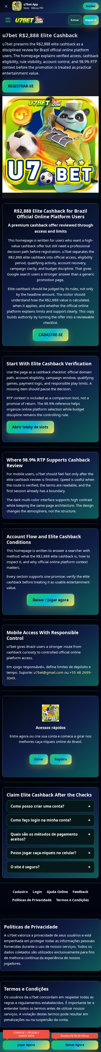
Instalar (91, 6)
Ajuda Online (57, 891)
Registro (90, 20)
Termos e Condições (72, 900)
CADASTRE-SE (51, 334)
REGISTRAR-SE (21, 86)
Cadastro (20, 891)
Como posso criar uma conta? (37, 806)
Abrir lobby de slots (30, 427)
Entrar (75, 20)
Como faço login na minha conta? (41, 820)
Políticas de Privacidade (31, 900)
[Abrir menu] (8, 20)
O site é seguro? (25, 866)
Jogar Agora (26, 1045)
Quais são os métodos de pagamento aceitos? (44, 837)
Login (37, 891)
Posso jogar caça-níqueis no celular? (43, 852)
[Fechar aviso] (6, 6)
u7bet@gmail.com (48, 672)
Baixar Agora (75, 1045)
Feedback (80, 891)
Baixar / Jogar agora (51, 599)
